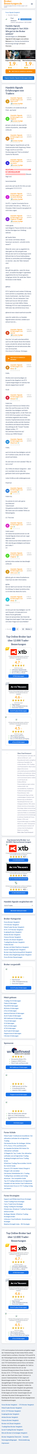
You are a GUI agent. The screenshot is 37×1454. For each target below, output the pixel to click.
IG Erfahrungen (9, 1023)
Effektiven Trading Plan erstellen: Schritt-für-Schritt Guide (18, 1164)
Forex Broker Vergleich (12, 922)
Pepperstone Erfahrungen (12, 1033)
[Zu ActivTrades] (18, 687)
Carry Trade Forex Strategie (13, 1204)
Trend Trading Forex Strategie (14, 1201)
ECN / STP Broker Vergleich (13, 930)
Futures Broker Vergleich (12, 937)
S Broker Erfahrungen (11, 1036)
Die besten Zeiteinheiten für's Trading (16, 1173)
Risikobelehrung (24, 1440)
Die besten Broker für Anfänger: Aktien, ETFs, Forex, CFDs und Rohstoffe (17, 1144)
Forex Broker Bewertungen (13, 957)
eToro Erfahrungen (18, 742)
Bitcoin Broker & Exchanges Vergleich (14, 1433)
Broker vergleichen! (19, 911)
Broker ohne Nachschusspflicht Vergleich (18, 952)
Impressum (5, 1443)
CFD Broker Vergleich (11, 925)
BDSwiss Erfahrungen (11, 1008)
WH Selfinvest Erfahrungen (13, 1018)
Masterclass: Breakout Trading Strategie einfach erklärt (18, 1210)
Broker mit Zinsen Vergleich (13, 939)
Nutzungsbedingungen (9, 1440)
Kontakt (25, 1437)
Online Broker (9, 944)
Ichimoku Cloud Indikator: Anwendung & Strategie (17, 1220)
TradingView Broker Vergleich (14, 942)
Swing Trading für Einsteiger (13, 1206)
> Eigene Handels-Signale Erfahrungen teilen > (18, 78)
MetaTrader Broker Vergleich (14, 927)
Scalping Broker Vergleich (13, 932)
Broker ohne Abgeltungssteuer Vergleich (17, 955)
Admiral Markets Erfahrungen (14, 1013)
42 (23, 629)
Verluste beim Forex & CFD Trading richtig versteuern (18, 1187)
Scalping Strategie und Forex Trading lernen (16, 1159)
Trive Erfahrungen (10, 1021)
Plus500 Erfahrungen (11, 1006)
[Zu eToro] (18, 720)
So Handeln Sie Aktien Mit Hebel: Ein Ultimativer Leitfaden (16, 1149)
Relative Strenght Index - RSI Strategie (17, 1224)
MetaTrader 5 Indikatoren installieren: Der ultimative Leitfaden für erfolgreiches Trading (18, 1138)
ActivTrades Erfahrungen (18, 711)
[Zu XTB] (18, 652)
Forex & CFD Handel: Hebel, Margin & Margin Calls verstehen (17, 1169)
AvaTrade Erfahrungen (11, 1031)
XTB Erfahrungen (18, 676)
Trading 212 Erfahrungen (12, 1001)
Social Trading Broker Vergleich (14, 949)
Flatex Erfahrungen (10, 1003)
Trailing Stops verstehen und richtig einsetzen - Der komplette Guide (16, 1177)
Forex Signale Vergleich (13, 12)
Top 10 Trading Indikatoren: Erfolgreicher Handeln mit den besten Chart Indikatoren (18, 1182)
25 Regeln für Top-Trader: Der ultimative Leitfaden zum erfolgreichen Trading (17, 1154)
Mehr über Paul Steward (25, 832)
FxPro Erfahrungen (10, 1026)
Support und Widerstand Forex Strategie (17, 1199)
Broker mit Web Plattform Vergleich (16, 947)
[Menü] (31, 4)
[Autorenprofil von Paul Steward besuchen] (19, 19)
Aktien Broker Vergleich (12, 934)
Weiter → (29, 629)
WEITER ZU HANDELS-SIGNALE (17, 358)
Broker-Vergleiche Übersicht (11, 1437)
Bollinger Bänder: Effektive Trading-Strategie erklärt (16, 1215)
